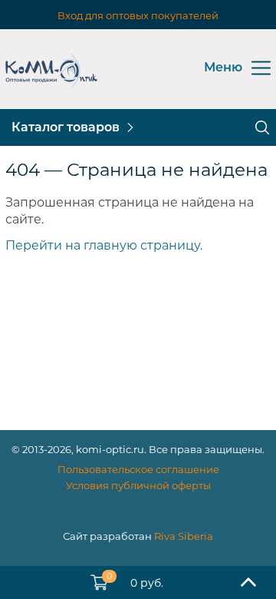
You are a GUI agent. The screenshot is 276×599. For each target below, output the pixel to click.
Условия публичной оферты (138, 485)
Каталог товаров (66, 127)
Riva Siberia (183, 536)
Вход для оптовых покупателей (138, 15)
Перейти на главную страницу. (103, 245)
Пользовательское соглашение (138, 469)
